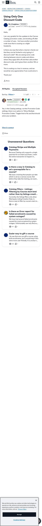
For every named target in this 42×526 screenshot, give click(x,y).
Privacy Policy (22, 509)
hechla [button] (9, 100)
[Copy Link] (10, 29)
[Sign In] (39, 2)
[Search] (35, 2)
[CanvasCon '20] (28, 100)
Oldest (11, 95)
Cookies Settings (19, 520)
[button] (6, 25)
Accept (19, 514)
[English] (11, 2)
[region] (19, 511)
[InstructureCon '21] (26, 100)
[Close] (36, 500)
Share (7, 81)
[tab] (6, 89)
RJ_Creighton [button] (14, 24)
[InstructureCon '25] (23, 100)
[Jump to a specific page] (38, 94)
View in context (8, 128)
